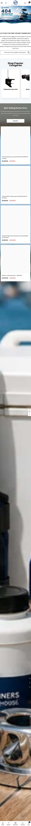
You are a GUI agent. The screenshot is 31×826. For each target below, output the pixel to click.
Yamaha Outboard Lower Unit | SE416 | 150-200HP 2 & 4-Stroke (15, 157)
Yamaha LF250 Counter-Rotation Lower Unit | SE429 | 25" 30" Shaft (15, 236)
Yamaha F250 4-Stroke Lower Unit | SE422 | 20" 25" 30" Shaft (14, 197)
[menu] (2, 3)
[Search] (6, 3)
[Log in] (25, 3)
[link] (8, 823)
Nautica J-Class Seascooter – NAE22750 (12, 275)
